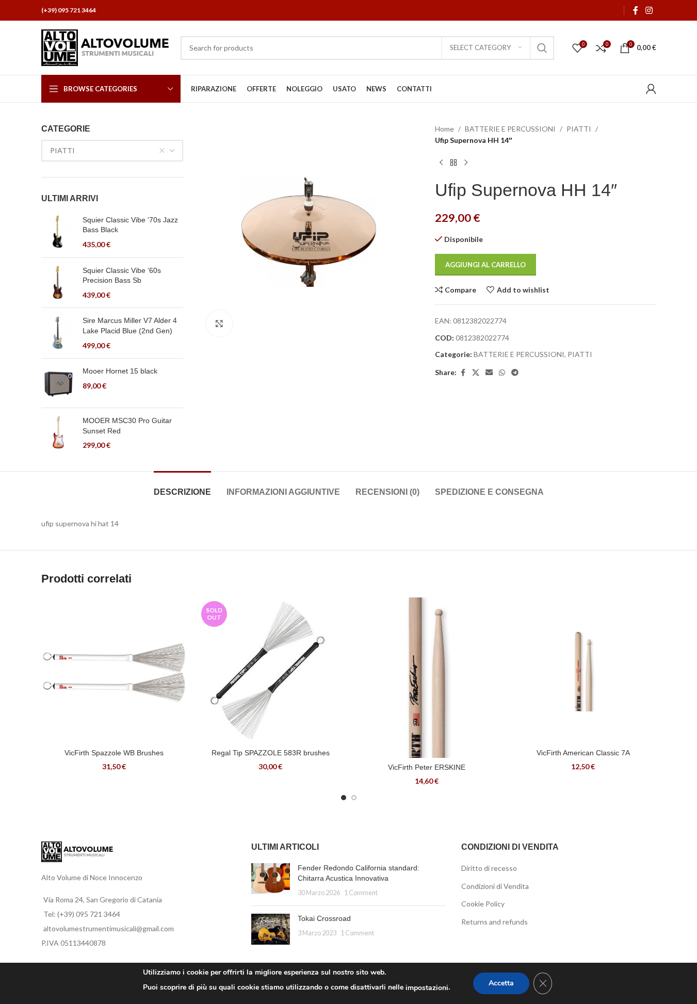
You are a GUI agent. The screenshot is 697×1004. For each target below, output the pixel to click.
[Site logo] (105, 46)
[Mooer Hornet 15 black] (58, 383)
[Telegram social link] (515, 373)
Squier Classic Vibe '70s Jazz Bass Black (130, 225)
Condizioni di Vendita (495, 886)
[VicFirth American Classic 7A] (583, 670)
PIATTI (578, 128)
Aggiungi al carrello (485, 265)
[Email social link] (489, 373)
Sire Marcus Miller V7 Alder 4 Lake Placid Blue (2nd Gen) (130, 325)
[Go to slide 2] (353, 797)
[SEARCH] (542, 48)
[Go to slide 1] (343, 797)
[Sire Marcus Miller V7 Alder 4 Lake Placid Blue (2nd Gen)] (58, 333)
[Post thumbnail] (270, 880)
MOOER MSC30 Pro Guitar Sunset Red (127, 425)
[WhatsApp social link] (502, 373)
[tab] (182, 487)
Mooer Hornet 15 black (120, 371)
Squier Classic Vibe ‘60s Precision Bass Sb (122, 275)
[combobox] (112, 150)
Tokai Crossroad (324, 918)
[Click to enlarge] (219, 323)
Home (444, 128)
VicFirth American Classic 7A (583, 753)
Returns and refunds (494, 921)
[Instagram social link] (649, 10)
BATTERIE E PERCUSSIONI (510, 128)
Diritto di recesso (489, 868)
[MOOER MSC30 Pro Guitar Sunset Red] (58, 433)
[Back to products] (453, 163)
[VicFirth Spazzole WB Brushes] (114, 670)
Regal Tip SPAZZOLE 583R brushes (271, 753)
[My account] (651, 88)
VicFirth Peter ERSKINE (426, 767)
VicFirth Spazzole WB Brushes (114, 753)
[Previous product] (441, 163)
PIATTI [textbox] (62, 150)
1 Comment (361, 893)
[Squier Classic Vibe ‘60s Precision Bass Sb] (58, 283)
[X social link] (475, 373)
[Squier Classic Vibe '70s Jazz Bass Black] (58, 232)
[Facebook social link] (635, 10)
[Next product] (466, 163)
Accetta (501, 983)
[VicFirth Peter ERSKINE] (427, 677)
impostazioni (427, 988)
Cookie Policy (483, 903)
